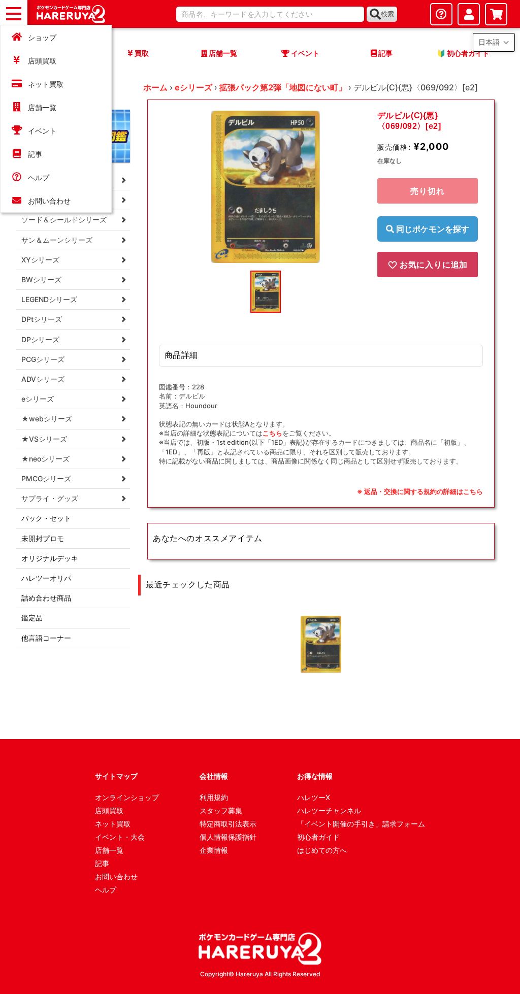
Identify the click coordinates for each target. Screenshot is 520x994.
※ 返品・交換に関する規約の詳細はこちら (420, 491)
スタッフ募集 (221, 810)
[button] (493, 42)
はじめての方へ (322, 850)
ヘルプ (38, 177)
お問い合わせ (49, 200)
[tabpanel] (265, 187)
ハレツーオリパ (46, 578)
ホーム (155, 87)
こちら (272, 433)
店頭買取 (42, 60)
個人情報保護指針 (228, 837)
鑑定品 (32, 617)
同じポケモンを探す (431, 229)
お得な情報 (315, 776)
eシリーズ (193, 87)
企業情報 (214, 850)
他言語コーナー (46, 638)
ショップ (42, 37)
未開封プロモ (42, 538)
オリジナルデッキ (49, 558)
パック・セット (46, 518)
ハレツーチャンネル (329, 810)
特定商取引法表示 (228, 823)
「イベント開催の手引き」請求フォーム (361, 823)
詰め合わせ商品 (46, 597)
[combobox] (270, 14)
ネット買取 (45, 84)
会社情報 (214, 776)
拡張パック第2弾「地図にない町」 (282, 87)
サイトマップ (116, 776)
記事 (35, 154)
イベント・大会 (120, 837)
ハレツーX (313, 797)
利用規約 (214, 797)
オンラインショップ (127, 797)
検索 (387, 14)
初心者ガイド (318, 837)
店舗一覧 (42, 107)
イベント (42, 130)
